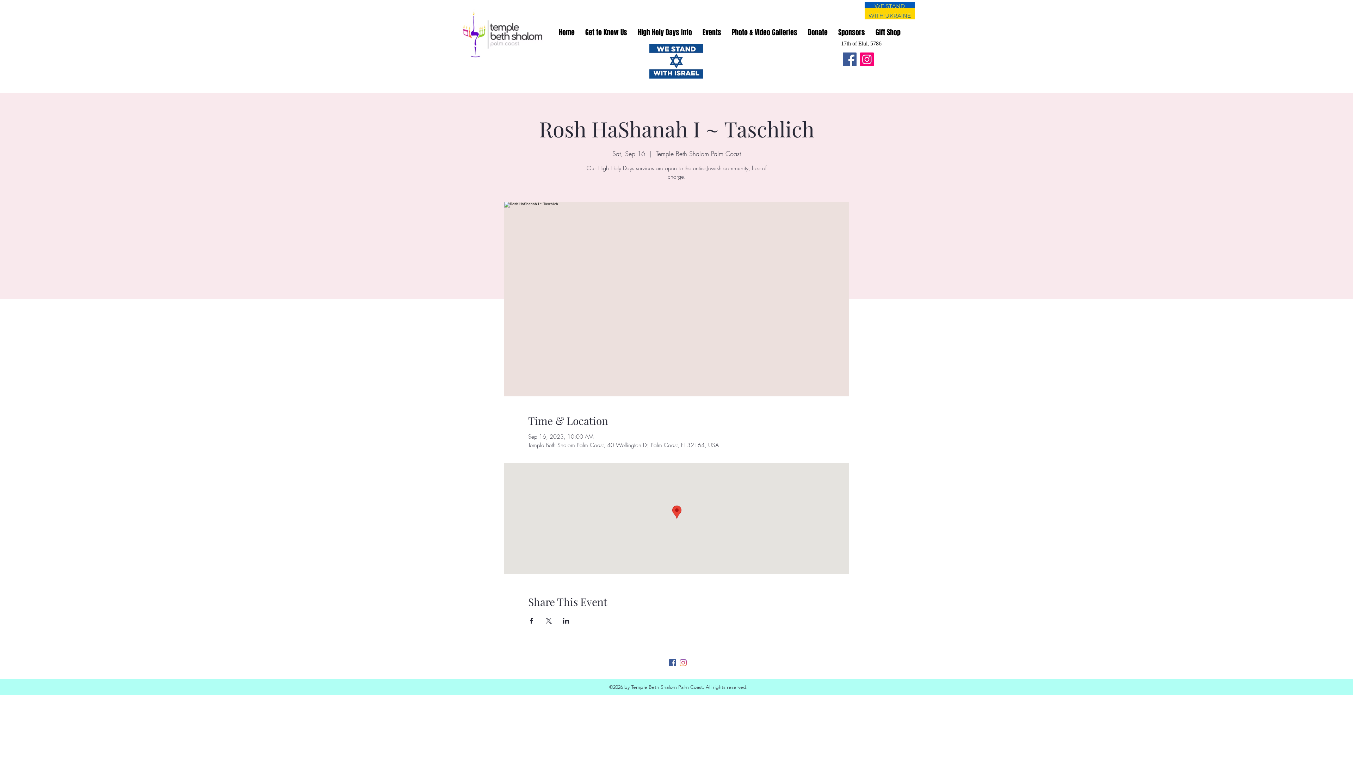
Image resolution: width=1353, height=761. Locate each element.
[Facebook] (850, 59)
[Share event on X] (548, 621)
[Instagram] (867, 59)
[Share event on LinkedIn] (566, 621)
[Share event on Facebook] (531, 621)
